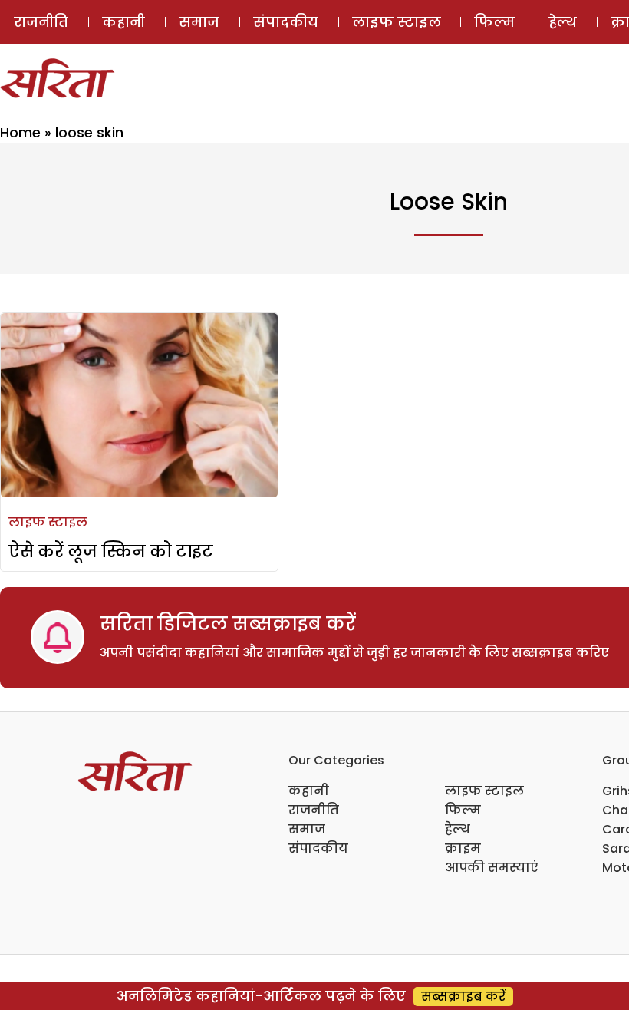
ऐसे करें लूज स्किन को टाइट (110, 551)
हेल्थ (562, 21)
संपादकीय (285, 21)
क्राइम (463, 848)
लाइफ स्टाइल (396, 21)
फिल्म (494, 21)
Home (20, 132)
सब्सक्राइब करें (463, 996)
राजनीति (41, 21)
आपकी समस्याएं (491, 867)
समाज (199, 21)
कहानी (123, 21)
